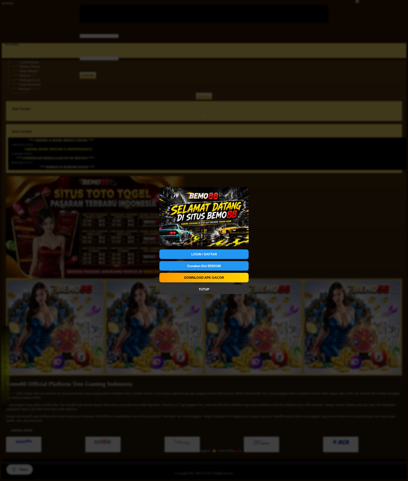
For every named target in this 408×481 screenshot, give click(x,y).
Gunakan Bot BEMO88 (204, 266)
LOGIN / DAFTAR (204, 254)
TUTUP (204, 289)
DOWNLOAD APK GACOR (204, 277)
